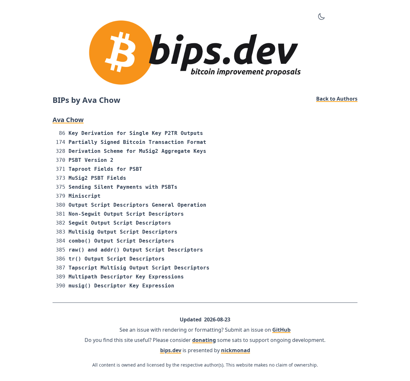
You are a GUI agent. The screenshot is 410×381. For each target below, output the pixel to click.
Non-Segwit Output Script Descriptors (126, 214)
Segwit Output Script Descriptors (120, 223)
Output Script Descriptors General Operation (137, 205)
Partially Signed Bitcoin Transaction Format (137, 142)
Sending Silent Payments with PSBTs (123, 187)
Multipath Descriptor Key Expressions (126, 277)
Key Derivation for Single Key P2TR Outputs (136, 133)
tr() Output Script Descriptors (117, 259)
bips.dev (170, 350)
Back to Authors (336, 98)
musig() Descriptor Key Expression (121, 286)
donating (204, 340)
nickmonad (235, 350)
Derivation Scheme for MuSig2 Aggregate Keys (137, 151)
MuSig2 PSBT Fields (97, 178)
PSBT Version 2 (91, 160)
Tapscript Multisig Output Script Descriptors (139, 268)
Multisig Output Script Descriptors (123, 232)
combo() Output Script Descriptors (121, 241)
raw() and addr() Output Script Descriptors (136, 250)
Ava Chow (68, 119)
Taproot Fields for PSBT (105, 169)
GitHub (281, 329)
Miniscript (85, 196)
